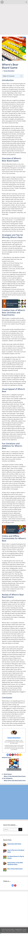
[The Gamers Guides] (2, 2)
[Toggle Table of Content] (20, 76)
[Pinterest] (10, 755)
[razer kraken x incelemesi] (14, 933)
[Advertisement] (14, 19)
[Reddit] (18, 755)
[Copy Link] (20, 755)
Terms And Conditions (11, 931)
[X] (13, 755)
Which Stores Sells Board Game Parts (15, 780)
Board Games (8, 774)
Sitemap (24, 931)
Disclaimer (19, 931)
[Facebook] (7, 755)
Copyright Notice (18, 929)
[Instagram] (15, 755)
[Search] (20, 829)
